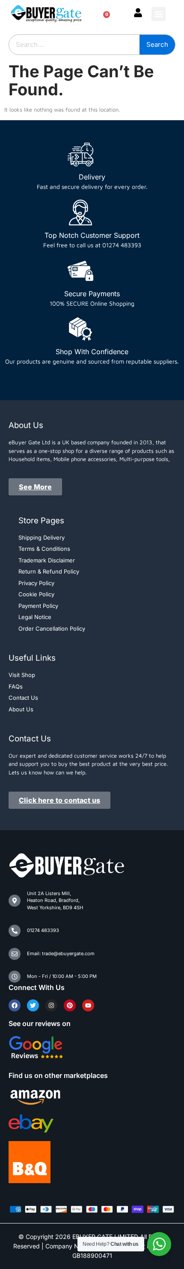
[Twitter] (33, 1005)
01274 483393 (43, 930)
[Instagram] (51, 1005)
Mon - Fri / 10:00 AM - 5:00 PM (62, 976)
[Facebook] (15, 1005)
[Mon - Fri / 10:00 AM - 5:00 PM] (15, 977)
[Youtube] (88, 1005)
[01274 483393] (15, 931)
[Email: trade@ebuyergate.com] (15, 954)
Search (157, 44)
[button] (158, 14)
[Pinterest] (70, 1005)
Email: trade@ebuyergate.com (61, 953)
